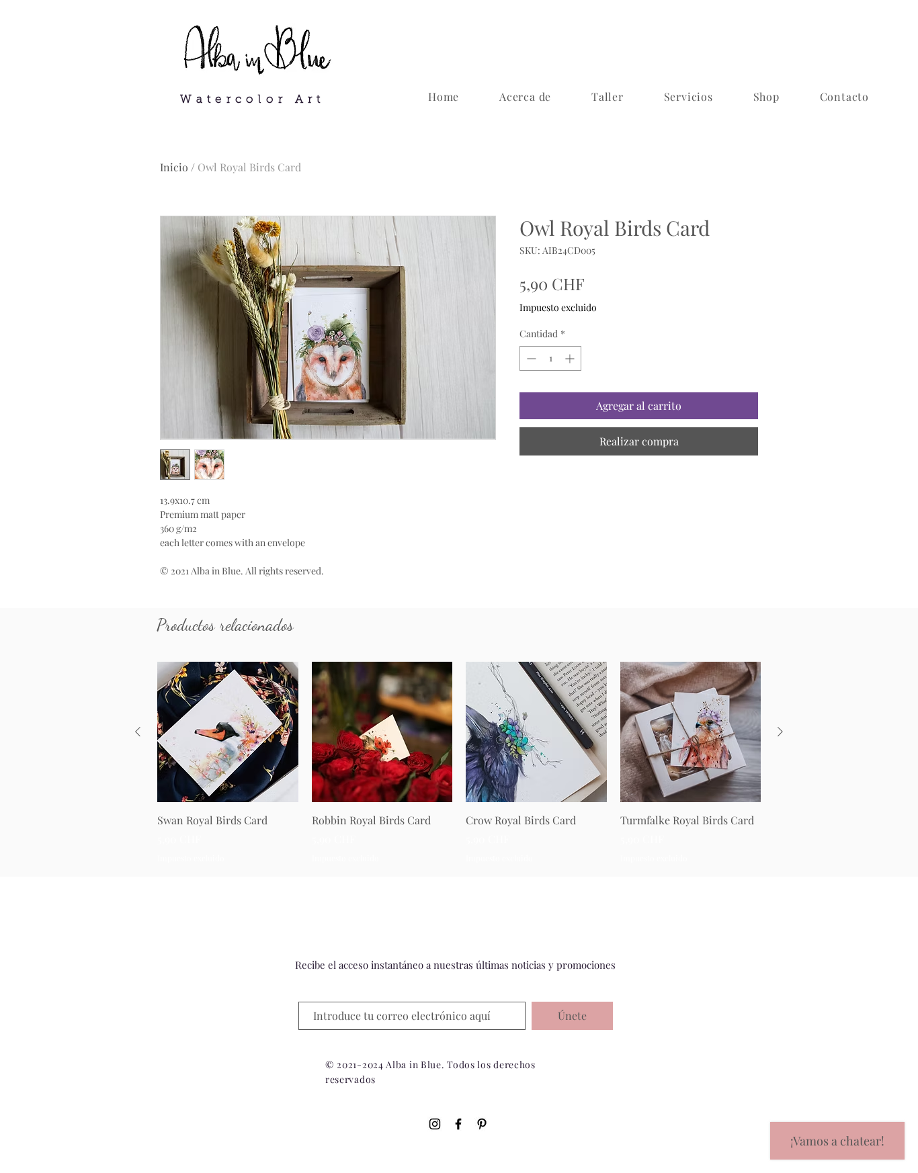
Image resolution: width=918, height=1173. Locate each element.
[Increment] (570, 358)
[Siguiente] (780, 732)
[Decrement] (529, 358)
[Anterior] (138, 732)
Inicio (174, 167)
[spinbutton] (550, 358)
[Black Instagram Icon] (434, 1124)
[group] (459, 770)
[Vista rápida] (227, 732)
